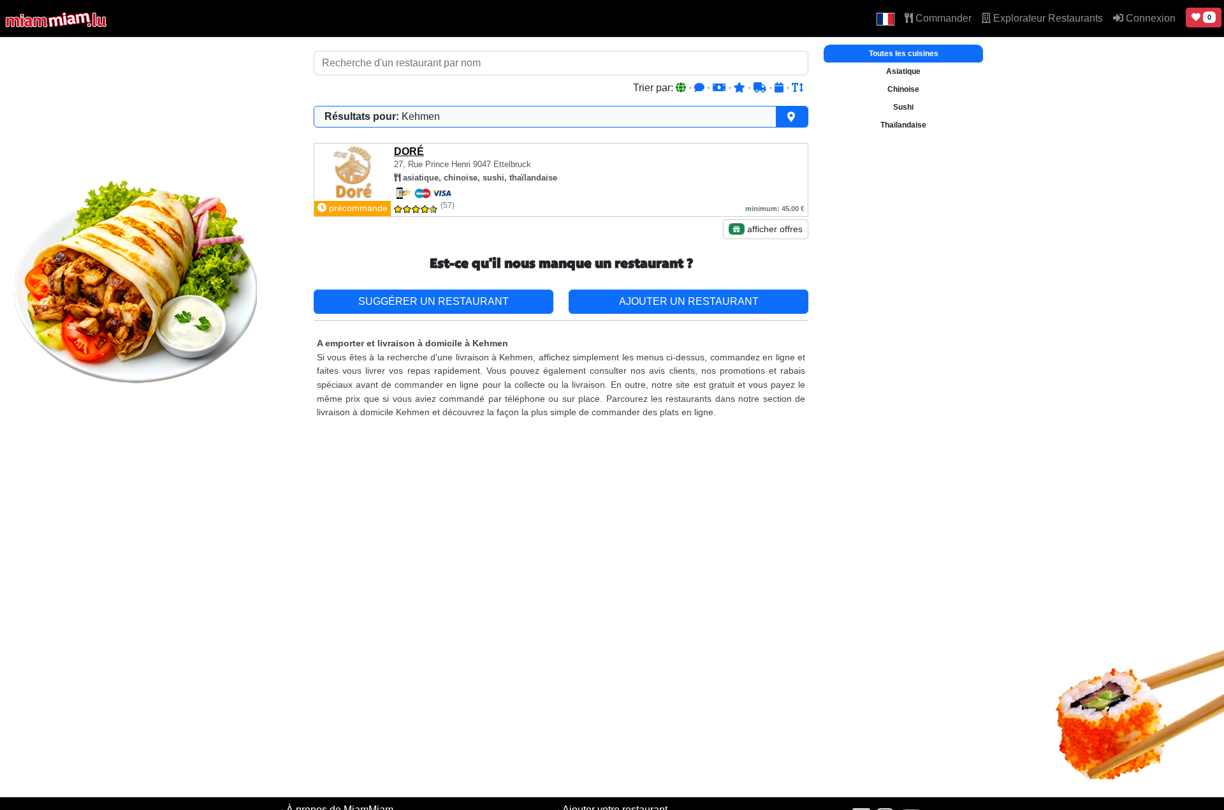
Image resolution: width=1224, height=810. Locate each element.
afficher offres (774, 229)
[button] (885, 18)
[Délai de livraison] (761, 87)
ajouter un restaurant (689, 301)
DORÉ (409, 151)
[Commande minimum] (720, 87)
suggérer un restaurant (433, 301)
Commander (942, 18)
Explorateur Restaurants (1047, 18)
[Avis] (700, 87)
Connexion (1149, 18)
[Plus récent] (780, 87)
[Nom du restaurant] (797, 87)
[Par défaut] (682, 87)
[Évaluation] (741, 87)
